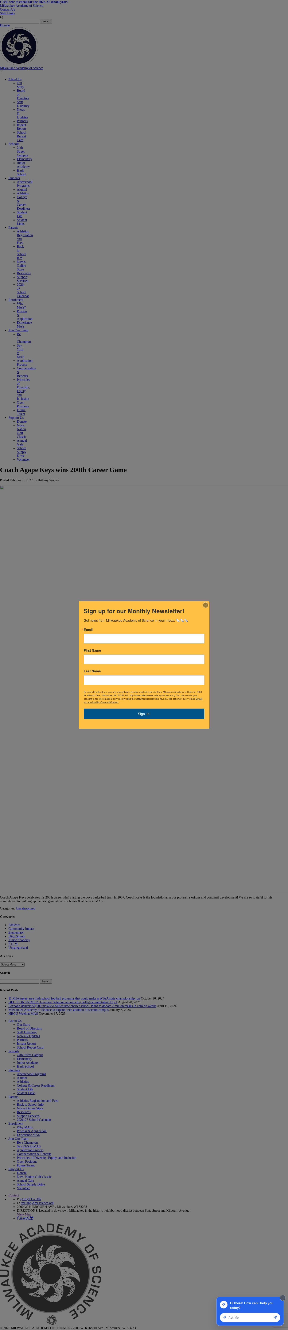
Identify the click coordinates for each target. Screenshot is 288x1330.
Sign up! (144, 714)
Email (88, 629)
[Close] (205, 605)
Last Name (92, 671)
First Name (92, 650)
